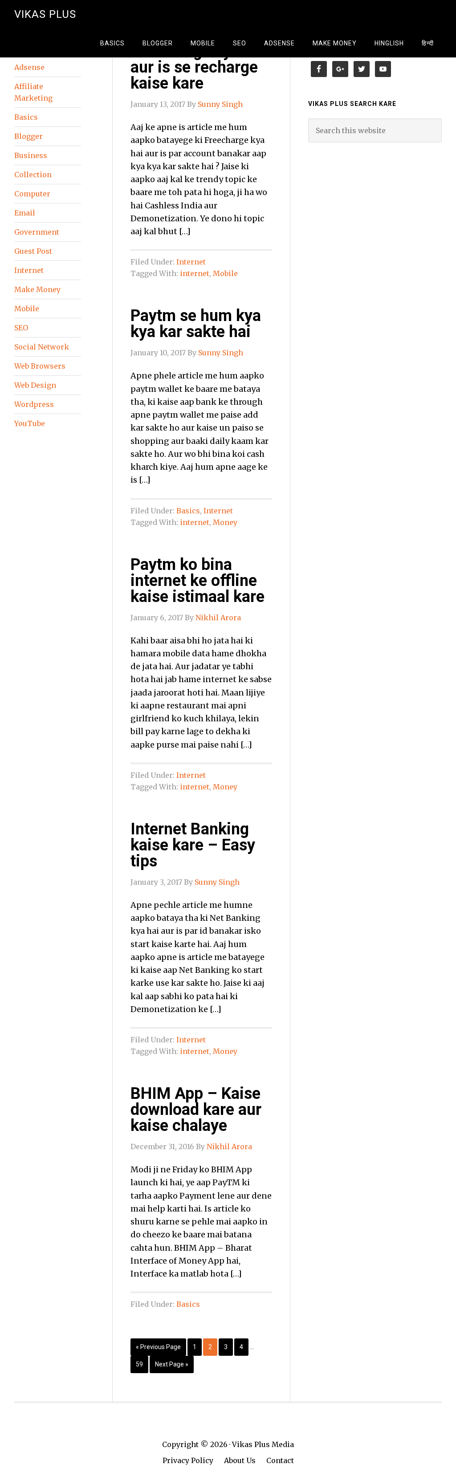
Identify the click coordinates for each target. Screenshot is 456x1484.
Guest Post (33, 251)
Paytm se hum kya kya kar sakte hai (195, 323)
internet (194, 273)
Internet (191, 261)
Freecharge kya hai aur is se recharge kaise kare (197, 67)
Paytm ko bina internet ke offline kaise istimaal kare (197, 580)
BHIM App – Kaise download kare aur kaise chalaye (195, 1109)
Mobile (225, 273)
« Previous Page (158, 1346)
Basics (188, 510)
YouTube (29, 423)
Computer (32, 193)
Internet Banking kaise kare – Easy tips (192, 845)
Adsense (29, 67)
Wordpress (34, 404)
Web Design (35, 385)
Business (30, 155)
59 (139, 1364)
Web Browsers (39, 366)
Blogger (28, 136)
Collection (33, 174)
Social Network (41, 346)
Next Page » (171, 1364)
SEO (21, 327)
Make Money (37, 289)
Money (225, 522)
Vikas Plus (45, 14)
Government (36, 232)
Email (24, 212)
